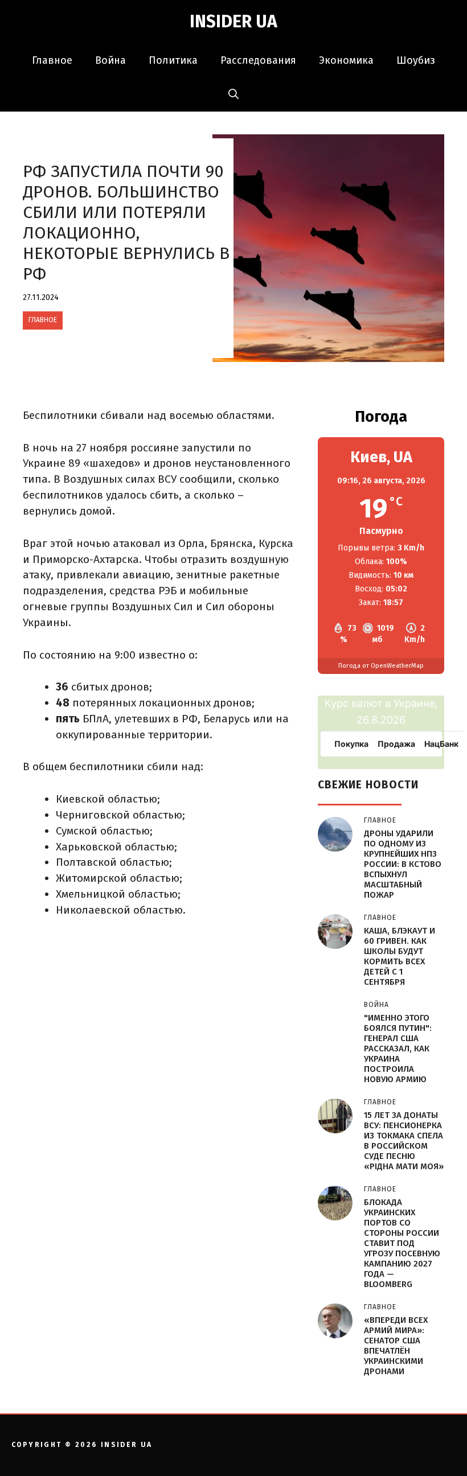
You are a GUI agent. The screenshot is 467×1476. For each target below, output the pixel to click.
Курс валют (354, 703)
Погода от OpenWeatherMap (381, 665)
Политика (173, 60)
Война (110, 60)
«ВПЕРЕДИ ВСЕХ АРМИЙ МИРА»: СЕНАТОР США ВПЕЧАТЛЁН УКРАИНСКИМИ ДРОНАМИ (396, 1345)
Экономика (346, 60)
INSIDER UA (233, 21)
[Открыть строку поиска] (233, 94)
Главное (52, 60)
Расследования (258, 60)
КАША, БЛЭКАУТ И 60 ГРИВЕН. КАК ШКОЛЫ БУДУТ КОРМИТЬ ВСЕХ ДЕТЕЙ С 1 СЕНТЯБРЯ (399, 956)
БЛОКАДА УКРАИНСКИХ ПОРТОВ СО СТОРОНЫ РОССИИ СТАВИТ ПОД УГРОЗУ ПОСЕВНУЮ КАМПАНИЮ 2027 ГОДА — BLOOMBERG (402, 1243)
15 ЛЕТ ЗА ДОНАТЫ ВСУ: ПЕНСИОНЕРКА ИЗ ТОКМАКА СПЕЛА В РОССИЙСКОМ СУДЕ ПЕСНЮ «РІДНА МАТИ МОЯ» (404, 1140)
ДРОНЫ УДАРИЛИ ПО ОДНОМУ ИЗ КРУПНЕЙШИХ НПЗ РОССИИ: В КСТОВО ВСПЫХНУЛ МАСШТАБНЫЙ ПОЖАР (402, 864)
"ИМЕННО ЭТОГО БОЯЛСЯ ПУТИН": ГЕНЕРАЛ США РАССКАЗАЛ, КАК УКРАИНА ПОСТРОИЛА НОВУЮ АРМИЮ (398, 1048)
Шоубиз (415, 60)
